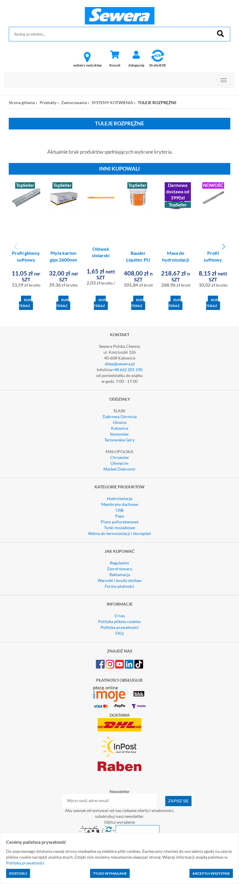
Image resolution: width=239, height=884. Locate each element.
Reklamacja (119, 574)
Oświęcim (119, 463)
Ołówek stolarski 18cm (101, 255)
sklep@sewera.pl (120, 363)
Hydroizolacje (119, 498)
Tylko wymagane (110, 873)
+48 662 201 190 (127, 369)
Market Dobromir (119, 468)
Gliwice (119, 422)
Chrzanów (119, 457)
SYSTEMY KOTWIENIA (112, 102)
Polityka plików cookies (119, 621)
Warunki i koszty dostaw (119, 580)
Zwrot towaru (119, 568)
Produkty (48, 102)
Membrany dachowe (119, 504)
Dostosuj (18, 873)
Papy (119, 515)
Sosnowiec (119, 434)
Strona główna (22, 102)
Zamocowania (74, 102)
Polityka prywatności (120, 627)
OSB (120, 510)
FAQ (119, 633)
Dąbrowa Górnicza (120, 416)
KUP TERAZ (25, 303)
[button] (223, 246)
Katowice (119, 428)
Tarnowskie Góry (119, 439)
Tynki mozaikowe (119, 527)
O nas (120, 615)
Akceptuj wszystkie (211, 873)
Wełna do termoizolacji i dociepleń (119, 533)
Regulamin (119, 562)
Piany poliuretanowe (119, 521)
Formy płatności (119, 586)
